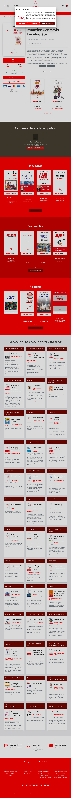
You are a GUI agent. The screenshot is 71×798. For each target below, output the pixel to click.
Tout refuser (34, 23)
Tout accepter (22, 23)
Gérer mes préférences (47, 23)
